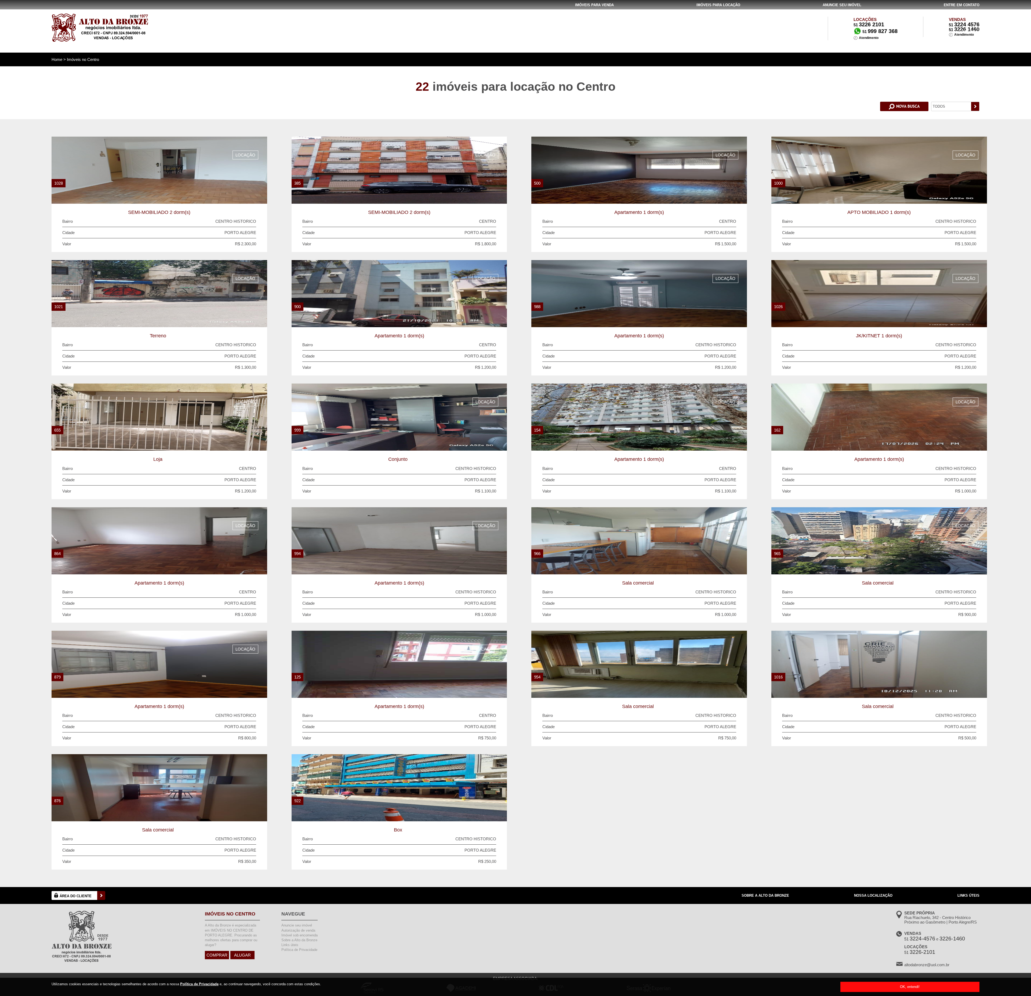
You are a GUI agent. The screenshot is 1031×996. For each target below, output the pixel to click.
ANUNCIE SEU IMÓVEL (842, 5)
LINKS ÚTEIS (968, 895)
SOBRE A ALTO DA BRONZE (765, 895)
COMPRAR (216, 955)
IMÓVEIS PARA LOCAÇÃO (718, 5)
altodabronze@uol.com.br (926, 964)
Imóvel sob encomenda (299, 935)
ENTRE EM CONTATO (961, 5)
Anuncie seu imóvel (296, 925)
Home (57, 59)
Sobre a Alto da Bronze (299, 940)
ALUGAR (242, 955)
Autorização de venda (298, 930)
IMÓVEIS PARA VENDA (594, 5)
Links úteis (289, 945)
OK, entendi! (910, 987)
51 (964, 25)
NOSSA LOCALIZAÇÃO (873, 895)
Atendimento (868, 38)
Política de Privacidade (199, 984)
